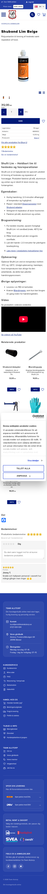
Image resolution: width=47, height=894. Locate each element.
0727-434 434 (15, 627)
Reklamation (11, 685)
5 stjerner (13, 544)
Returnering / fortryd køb (16, 681)
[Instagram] (14, 866)
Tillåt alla (23, 468)
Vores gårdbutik (12, 755)
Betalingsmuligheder (14, 707)
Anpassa (22, 476)
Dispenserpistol (29, 204)
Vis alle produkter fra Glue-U (14, 142)
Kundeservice (12, 668)
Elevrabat (10, 733)
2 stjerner (6, 544)
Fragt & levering (12, 711)
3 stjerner (8, 544)
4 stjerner (11, 544)
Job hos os (11, 768)
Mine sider (10, 672)
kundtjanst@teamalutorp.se (21, 624)
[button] (3, 14)
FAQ (8, 677)
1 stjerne (4, 544)
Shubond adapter (14, 207)
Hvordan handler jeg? (14, 703)
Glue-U (36, 138)
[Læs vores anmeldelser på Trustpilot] (20, 866)
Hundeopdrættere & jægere (17, 737)
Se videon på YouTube (11, 334)
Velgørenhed (11, 764)
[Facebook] (8, 866)
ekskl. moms (18, 6)
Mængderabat (12, 729)
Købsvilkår (10, 689)
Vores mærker (12, 760)
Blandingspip (20, 290)
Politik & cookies (13, 716)
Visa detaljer (33, 460)
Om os (9, 751)
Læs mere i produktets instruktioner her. (25, 250)
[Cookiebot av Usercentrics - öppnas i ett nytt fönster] (33, 416)
